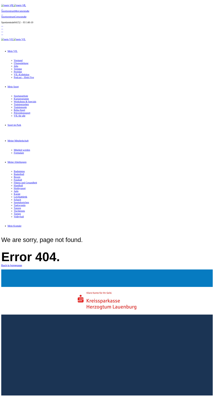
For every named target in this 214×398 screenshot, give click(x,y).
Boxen (17, 177)
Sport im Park (14, 125)
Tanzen (17, 208)
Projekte (18, 71)
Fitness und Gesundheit (25, 182)
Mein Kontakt (14, 226)
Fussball (18, 179)
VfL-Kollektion (21, 74)
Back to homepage (11, 265)
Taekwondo (20, 205)
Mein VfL (13, 51)
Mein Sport (13, 86)
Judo (16, 191)
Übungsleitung (21, 63)
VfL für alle (19, 115)
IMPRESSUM (20, 363)
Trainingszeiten (21, 104)
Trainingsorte (20, 107)
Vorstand (18, 60)
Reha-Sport (19, 110)
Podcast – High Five (24, 77)
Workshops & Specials (25, 101)
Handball (18, 185)
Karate (17, 194)
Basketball (19, 174)
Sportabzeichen (21, 202)
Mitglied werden (22, 150)
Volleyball (19, 216)
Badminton (19, 171)
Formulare (19, 152)
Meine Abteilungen (17, 162)
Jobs (16, 66)
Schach (17, 199)
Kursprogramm (21, 98)
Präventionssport (22, 113)
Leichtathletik (20, 196)
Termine (18, 69)
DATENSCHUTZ (39, 363)
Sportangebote (21, 96)
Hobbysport (20, 188)
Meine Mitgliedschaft (18, 140)
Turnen (17, 213)
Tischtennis (19, 211)
